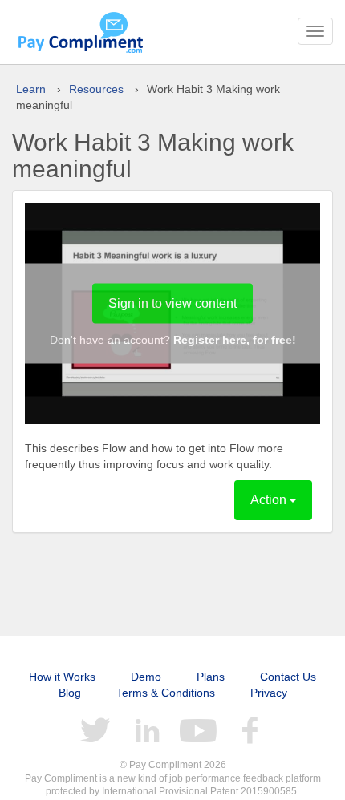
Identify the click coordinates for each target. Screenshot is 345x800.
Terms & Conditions (165, 692)
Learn (31, 89)
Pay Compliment (80, 32)
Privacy (268, 692)
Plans (211, 676)
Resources (96, 89)
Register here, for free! (234, 339)
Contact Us (288, 676)
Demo (146, 676)
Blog (70, 692)
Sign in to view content (172, 303)
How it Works (62, 676)
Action (270, 500)
